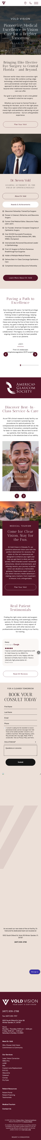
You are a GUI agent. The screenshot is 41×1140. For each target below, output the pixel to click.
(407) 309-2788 (10, 1011)
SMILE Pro (5, 1061)
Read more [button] (9, 662)
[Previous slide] (24, 496)
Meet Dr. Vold (7, 1041)
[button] (2, 652)
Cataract (5, 1075)
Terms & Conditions (30, 1120)
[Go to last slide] (6, 354)
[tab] (20, 196)
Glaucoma (6, 1073)
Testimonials (7, 1097)
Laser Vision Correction (10, 1058)
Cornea (5, 1078)
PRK (3, 1066)
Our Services (7, 1055)
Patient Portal (7, 1093)
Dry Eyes (5, 1080)
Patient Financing (8, 1095)
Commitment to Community (12, 1048)
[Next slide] (35, 354)
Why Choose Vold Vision (11, 1045)
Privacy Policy (20, 1120)
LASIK (4, 1063)
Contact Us (6, 1109)
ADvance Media (27, 1122)
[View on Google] (16, 644)
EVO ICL (5, 1070)
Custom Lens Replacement (12, 1068)
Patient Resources (9, 1089)
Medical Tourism (8, 1104)
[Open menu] (36, 3)
